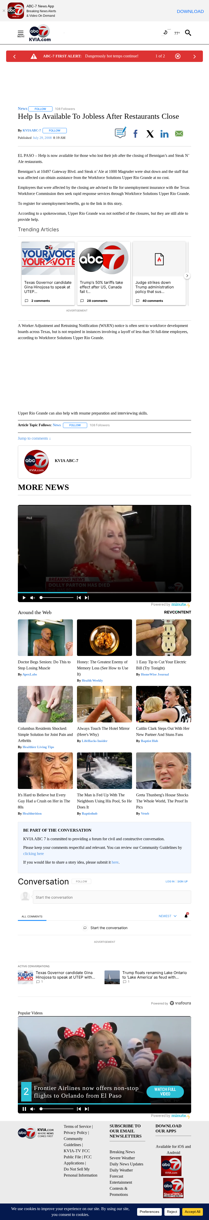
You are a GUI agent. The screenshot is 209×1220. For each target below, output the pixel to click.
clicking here (33, 853)
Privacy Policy (75, 1132)
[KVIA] (45, 33)
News (57, 425)
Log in (170, 881)
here (115, 862)
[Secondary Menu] (24, 33)
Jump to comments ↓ (34, 438)
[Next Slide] (187, 275)
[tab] (32, 916)
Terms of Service (77, 1126)
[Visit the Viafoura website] (180, 1003)
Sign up (182, 881)
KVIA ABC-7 (32, 130)
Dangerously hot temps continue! (111, 56)
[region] (104, 942)
